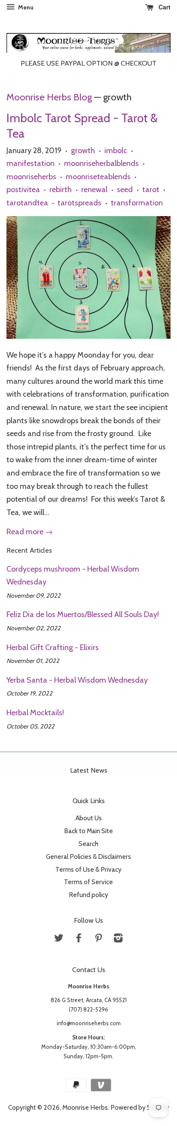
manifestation (30, 163)
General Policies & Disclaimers (88, 856)
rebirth (60, 189)
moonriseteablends (98, 176)
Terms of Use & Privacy (88, 869)
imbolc (115, 150)
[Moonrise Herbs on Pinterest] (98, 939)
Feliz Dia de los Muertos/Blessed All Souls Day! (82, 614)
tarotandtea (27, 203)
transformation (137, 203)
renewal (94, 189)
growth (83, 150)
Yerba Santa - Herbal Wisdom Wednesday (77, 680)
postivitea (23, 189)
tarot (150, 189)
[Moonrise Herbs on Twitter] (59, 939)
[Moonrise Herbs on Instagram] (118, 939)
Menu (25, 7)
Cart (164, 7)
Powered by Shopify (139, 1107)
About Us (89, 818)
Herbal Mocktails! (35, 712)
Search (88, 844)
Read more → (29, 531)
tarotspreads (79, 203)
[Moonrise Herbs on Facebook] (78, 939)
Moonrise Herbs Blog (49, 96)
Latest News (88, 770)
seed (125, 189)
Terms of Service (88, 882)
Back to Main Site (88, 831)
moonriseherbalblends (101, 163)
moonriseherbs (31, 176)
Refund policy (88, 895)
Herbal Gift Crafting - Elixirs (52, 647)
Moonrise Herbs (85, 1107)
